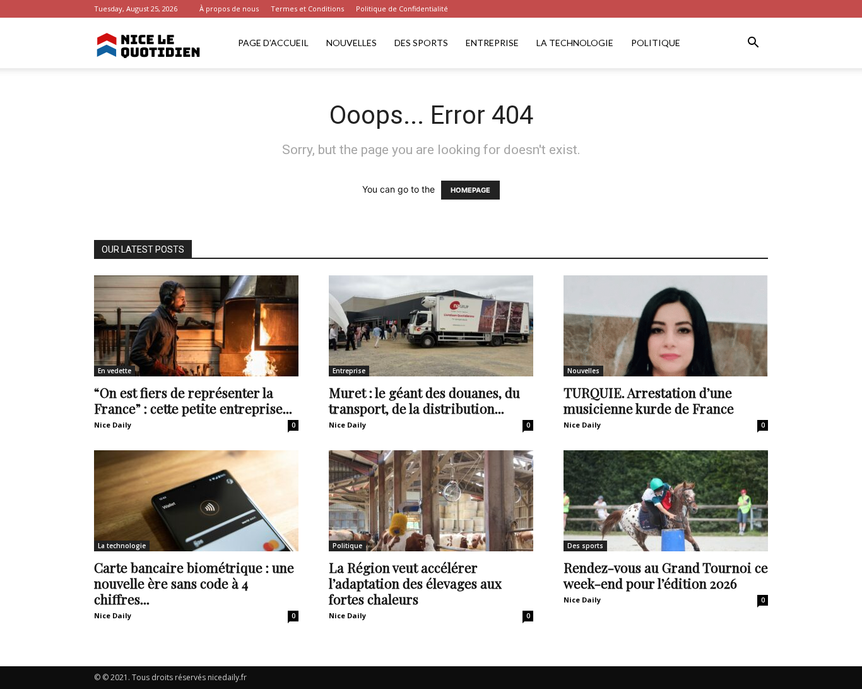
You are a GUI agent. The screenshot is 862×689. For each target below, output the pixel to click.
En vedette (114, 370)
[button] (753, 44)
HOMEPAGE (470, 190)
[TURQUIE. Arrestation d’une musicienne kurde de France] (666, 325)
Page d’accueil (273, 42)
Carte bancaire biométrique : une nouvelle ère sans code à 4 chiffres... (194, 583)
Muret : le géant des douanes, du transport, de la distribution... (424, 400)
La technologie (574, 42)
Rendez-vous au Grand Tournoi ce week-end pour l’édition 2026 (666, 575)
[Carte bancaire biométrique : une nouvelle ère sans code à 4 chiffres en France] (196, 500)
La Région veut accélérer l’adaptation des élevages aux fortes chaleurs (415, 583)
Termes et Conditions (307, 8)
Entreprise (492, 42)
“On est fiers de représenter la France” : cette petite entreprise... (193, 400)
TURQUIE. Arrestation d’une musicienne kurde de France (649, 400)
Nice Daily (112, 424)
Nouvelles (351, 42)
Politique (655, 42)
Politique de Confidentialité (402, 8)
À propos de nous (229, 8)
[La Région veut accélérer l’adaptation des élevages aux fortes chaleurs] (431, 500)
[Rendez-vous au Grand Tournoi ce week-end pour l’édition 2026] (666, 500)
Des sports (421, 42)
